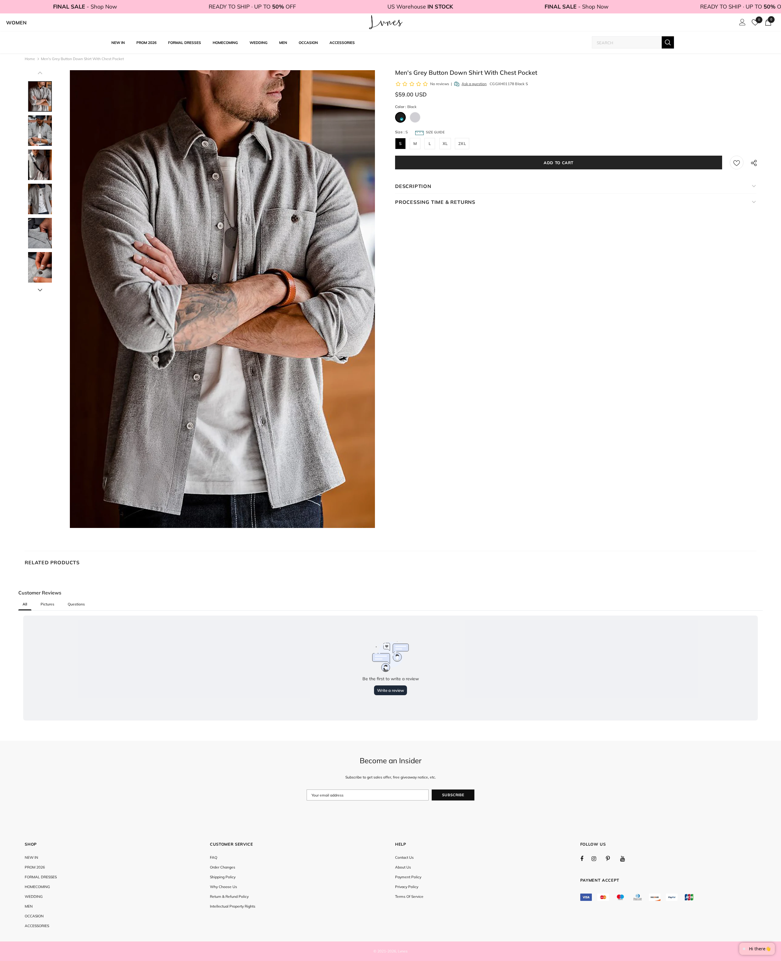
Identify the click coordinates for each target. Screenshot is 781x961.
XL (445, 143)
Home (30, 58)
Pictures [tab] (47, 604)
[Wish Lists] (736, 162)
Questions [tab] (76, 604)
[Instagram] (597, 858)
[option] (222, 299)
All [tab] (25, 604)
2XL (462, 143)
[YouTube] (625, 858)
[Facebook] (585, 858)
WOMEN (16, 23)
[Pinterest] (611, 858)
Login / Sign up (741, 24)
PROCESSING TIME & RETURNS (435, 202)
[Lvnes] (386, 22)
